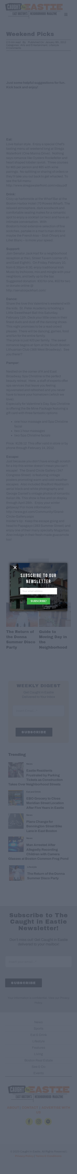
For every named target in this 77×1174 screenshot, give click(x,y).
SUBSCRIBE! (39, 601)
